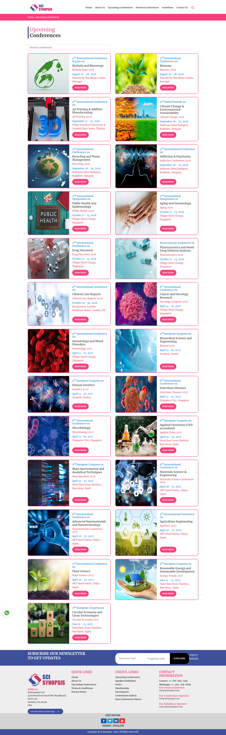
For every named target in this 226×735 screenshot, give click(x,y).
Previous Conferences (147, 7)
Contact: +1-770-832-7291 (173, 680)
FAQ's (118, 684)
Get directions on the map (43, 711)
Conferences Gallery (126, 695)
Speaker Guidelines (125, 680)
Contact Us (182, 7)
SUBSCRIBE (179, 658)
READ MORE (80, 87)
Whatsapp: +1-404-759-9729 (175, 684)
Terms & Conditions (82, 688)
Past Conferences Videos (128, 699)
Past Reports (122, 691)
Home (88, 7)
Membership (122, 688)
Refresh (193, 658)
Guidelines (167, 7)
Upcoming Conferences (120, 7)
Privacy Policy (78, 691)
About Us (100, 7)
